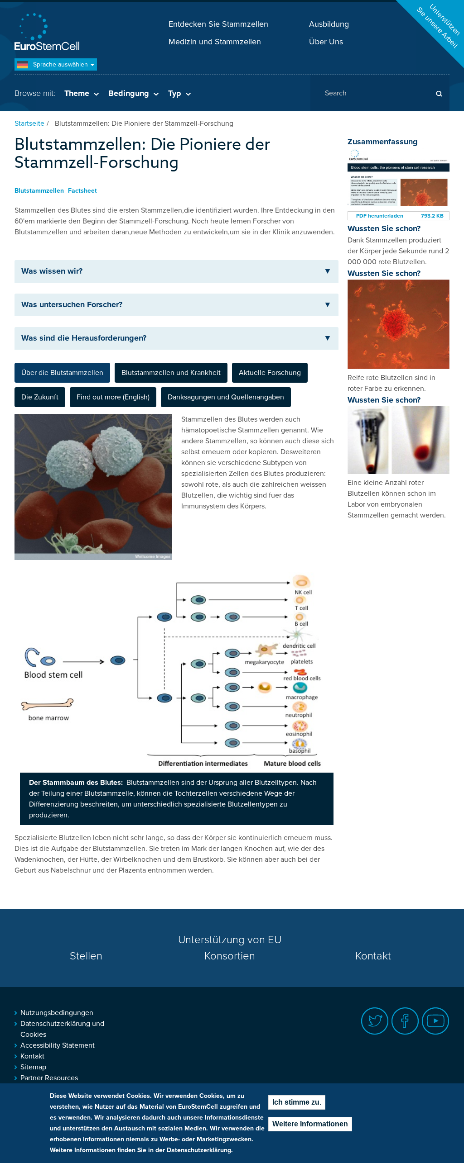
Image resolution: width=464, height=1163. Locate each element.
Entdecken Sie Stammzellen (218, 24)
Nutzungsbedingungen (56, 1012)
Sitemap (33, 1067)
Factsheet (82, 191)
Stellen (86, 956)
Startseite (29, 123)
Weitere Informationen (310, 1124)
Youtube (436, 1021)
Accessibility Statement (57, 1045)
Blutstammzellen (39, 191)
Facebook (405, 1021)
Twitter (375, 1021)
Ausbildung (329, 24)
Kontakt (373, 956)
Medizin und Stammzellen (215, 42)
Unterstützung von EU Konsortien (229, 948)
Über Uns (326, 42)
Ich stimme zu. (296, 1102)
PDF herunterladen (379, 216)
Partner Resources (49, 1077)
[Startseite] (48, 32)
